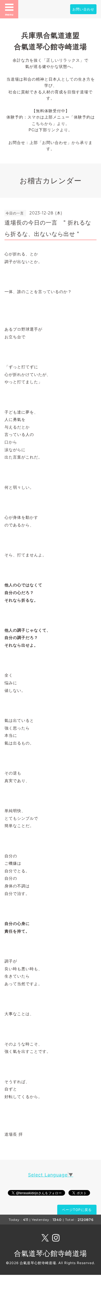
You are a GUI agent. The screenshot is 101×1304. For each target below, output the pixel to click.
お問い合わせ (83, 9)
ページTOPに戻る (77, 1210)
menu (9, 14)
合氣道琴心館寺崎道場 (50, 1253)
